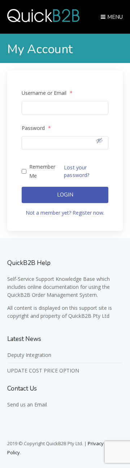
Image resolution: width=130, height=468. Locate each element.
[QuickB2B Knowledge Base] (43, 20)
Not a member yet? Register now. (65, 212)
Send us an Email (27, 404)
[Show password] (99, 140)
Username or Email (47, 92)
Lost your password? (76, 171)
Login (65, 194)
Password (36, 128)
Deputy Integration (29, 354)
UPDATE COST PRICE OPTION (43, 370)
